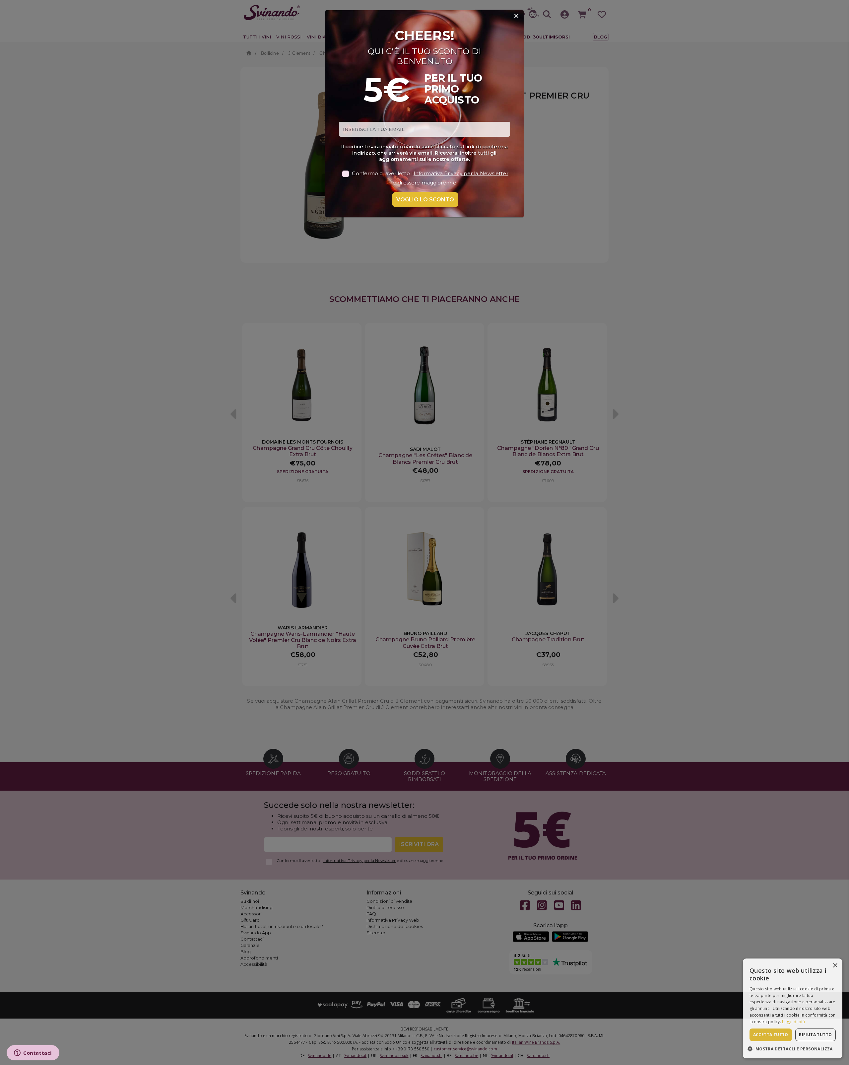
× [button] (834, 965)
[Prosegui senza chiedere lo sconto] (516, 16)
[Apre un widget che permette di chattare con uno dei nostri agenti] (33, 1053)
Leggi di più (793, 1022)
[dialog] (792, 1008)
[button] (793, 1048)
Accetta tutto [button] (770, 1034)
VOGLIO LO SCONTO (425, 199)
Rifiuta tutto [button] (815, 1034)
